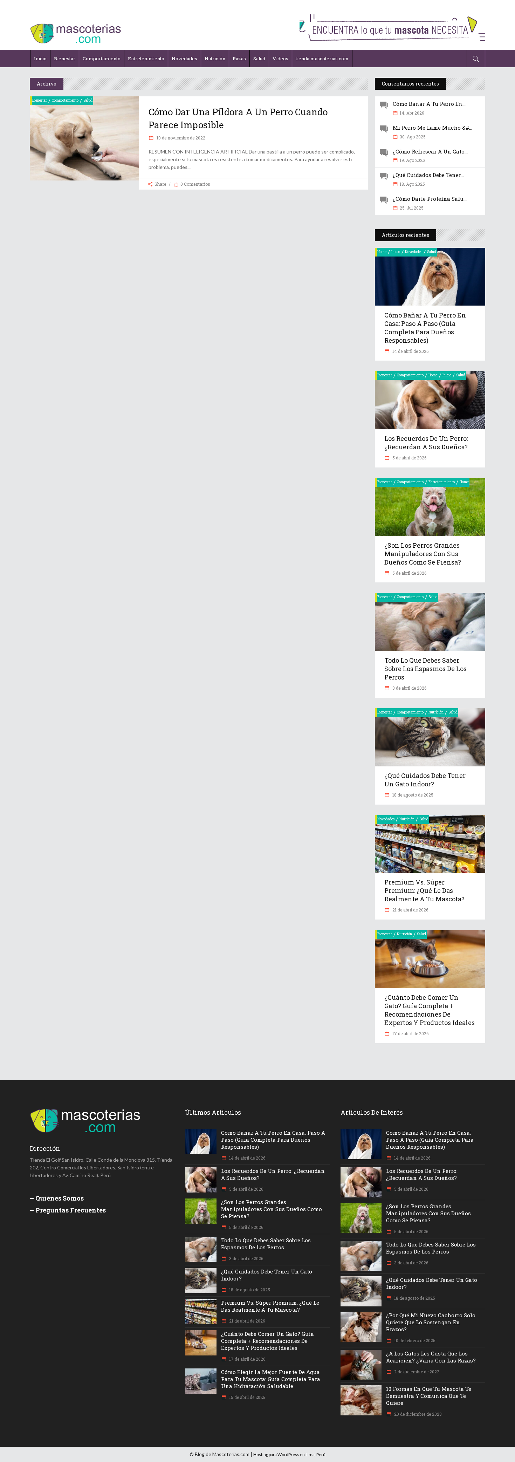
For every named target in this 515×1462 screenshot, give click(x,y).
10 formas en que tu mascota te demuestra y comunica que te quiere (428, 1395)
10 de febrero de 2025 (414, 1340)
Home (381, 252)
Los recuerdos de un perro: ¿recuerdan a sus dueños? (426, 442)
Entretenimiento (441, 482)
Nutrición (436, 712)
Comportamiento (65, 100)
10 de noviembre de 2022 (180, 138)
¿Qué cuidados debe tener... (428, 174)
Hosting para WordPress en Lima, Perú (289, 1454)
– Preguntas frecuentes (68, 1210)
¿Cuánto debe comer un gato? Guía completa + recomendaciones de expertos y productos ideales (429, 1010)
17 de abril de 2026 (409, 1033)
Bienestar (39, 100)
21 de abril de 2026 (409, 910)
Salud (87, 100)
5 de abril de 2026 (408, 457)
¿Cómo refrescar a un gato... (430, 151)
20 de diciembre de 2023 (417, 1414)
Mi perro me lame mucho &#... (432, 127)
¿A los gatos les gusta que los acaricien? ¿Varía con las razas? (431, 1357)
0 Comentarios (195, 184)
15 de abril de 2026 (246, 1397)
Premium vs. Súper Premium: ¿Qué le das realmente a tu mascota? (424, 890)
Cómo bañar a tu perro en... (429, 103)
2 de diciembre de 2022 (416, 1371)
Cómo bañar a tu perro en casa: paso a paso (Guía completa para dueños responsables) (425, 327)
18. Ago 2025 (412, 184)
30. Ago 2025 (413, 136)
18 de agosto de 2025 (412, 795)
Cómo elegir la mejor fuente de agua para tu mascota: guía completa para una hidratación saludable (270, 1378)
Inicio (395, 252)
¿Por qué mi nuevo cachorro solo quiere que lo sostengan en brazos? (430, 1322)
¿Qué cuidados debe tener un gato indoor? (425, 779)
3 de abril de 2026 (408, 688)
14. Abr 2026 (412, 113)
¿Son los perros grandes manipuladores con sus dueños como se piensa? (422, 553)
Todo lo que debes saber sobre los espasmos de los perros (425, 668)
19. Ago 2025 (412, 160)
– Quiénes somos (57, 1198)
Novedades (413, 252)
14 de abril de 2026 (409, 351)
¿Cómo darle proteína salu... (430, 198)
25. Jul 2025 (412, 208)
